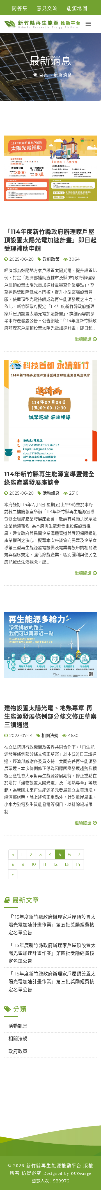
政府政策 (51, 259)
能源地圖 (77, 8)
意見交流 (47, 8)
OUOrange (81, 1174)
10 (33, 864)
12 (55, 864)
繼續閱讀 (83, 339)
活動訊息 (51, 493)
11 (44, 864)
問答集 (20, 8)
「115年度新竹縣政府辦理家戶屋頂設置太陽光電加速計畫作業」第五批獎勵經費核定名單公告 (52, 925)
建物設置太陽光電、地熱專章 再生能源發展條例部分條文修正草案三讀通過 (50, 716)
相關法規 (50, 735)
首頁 (43, 75)
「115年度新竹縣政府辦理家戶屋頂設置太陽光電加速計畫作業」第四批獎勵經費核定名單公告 (52, 953)
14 (78, 864)
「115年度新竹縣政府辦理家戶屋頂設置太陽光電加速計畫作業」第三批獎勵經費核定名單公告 (52, 981)
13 (67, 864)
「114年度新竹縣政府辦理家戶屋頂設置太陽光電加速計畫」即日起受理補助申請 (50, 240)
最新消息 (63, 75)
